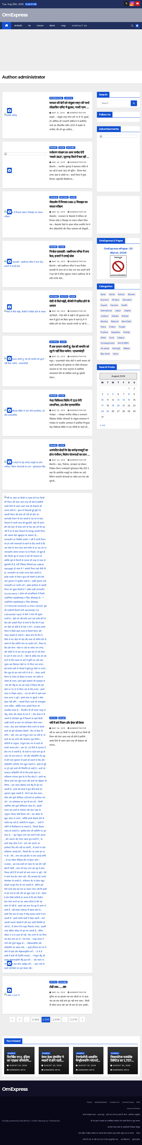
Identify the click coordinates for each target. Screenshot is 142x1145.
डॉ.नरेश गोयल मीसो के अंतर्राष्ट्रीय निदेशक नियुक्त (124, 1127)
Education (127, 300)
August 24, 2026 (18, 1065)
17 (102, 405)
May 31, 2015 (58, 113)
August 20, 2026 (53, 1065)
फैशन (138, 1133)
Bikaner (53, 147)
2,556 (56, 1019)
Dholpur (115, 300)
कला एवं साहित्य (70, 147)
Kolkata (125, 316)
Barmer (121, 294)
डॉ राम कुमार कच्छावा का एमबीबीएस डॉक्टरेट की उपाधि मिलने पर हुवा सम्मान (115, 1121)
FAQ (138, 1102)
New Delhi (126, 321)
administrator (78, 113)
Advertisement (101, 1102)
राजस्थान (40, 25)
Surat (111, 337)
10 (102, 399)
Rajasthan (115, 332)
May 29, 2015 (59, 261)
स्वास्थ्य (115, 354)
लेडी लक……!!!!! (57, 987)
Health (124, 305)
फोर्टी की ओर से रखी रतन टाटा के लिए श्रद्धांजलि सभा (100, 1139)
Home (89, 1102)
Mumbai (104, 321)
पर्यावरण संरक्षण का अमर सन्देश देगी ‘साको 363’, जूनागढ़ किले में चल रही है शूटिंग (68, 157)
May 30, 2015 (59, 162)
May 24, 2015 (59, 460)
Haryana (114, 305)
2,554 (35, 1019)
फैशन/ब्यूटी (62, 718)
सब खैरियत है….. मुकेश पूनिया (130, 1139)
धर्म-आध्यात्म (105, 348)
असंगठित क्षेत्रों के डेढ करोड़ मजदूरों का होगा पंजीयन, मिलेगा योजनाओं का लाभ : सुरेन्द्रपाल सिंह (68, 454)
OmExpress (15, 15)
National (64, 197)
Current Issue (128, 1102)
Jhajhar (127, 310)
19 (113, 405)
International (56, 98)
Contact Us (79, 25)
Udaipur (121, 337)
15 (129, 399)
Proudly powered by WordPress (16, 1121)
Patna (103, 327)
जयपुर (63, 25)
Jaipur (118, 310)
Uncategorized (107, 343)
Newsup (41, 1121)
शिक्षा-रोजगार (105, 354)
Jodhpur (68, 98)
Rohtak (126, 332)
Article (53, 718)
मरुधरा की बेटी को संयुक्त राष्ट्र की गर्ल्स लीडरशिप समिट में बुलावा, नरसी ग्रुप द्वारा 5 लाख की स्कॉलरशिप (69, 107)
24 (102, 411)
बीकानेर (52, 25)
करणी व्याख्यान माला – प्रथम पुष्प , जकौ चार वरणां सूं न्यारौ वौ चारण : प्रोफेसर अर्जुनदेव (111, 1114)
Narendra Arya (17, 1070)
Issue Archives (133, 1108)
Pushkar (104, 332)
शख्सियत (126, 348)
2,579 (73, 1019)
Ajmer (103, 294)
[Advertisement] (71, 50)
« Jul (102, 425)
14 (123, 399)
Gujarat (104, 305)
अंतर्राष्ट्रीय (18, 25)
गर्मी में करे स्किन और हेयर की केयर (66, 723)
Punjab (122, 327)
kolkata (115, 316)
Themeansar (54, 1121)
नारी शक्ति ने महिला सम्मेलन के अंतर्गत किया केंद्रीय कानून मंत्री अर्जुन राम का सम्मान (106, 1133)
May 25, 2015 (59, 356)
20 (118, 405)
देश (29, 25)
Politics (64, 296)
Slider (61, 147)
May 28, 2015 (59, 311)
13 (118, 399)
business (105, 300)
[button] (132, 25)
